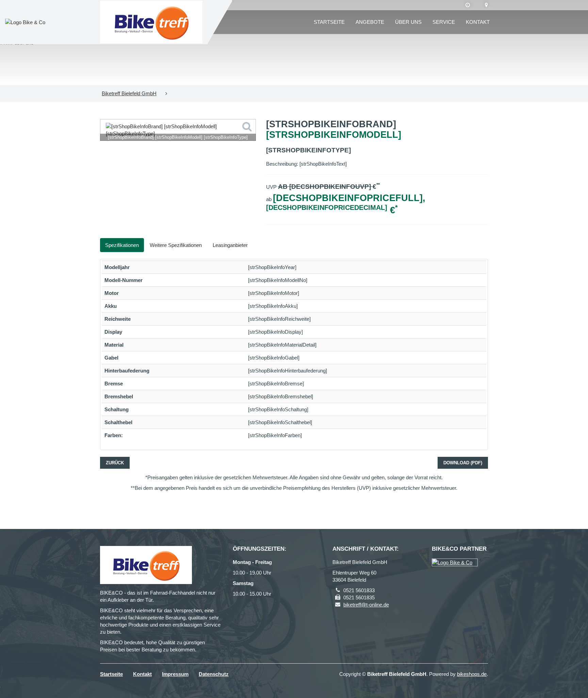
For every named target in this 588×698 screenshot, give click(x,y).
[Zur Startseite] (151, 22)
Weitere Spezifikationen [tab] (176, 245)
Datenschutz (214, 674)
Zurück (115, 462)
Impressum (175, 674)
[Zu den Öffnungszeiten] (468, 5)
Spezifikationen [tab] (122, 245)
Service (443, 22)
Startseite (329, 22)
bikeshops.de (472, 674)
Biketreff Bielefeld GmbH (129, 93)
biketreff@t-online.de (366, 605)
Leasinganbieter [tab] (230, 245)
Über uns (408, 22)
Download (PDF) (462, 462)
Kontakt (478, 22)
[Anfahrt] (486, 5)
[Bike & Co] (455, 562)
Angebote (370, 22)
